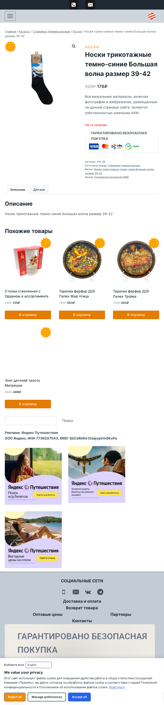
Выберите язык (14, 664)
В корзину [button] (28, 315)
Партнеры (120, 614)
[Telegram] (100, 592)
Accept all (79, 697)
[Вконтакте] (88, 592)
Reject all (15, 697)
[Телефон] (64, 592)
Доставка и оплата (82, 601)
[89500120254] (74, 5)
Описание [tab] (17, 190)
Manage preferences (47, 697)
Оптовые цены (47, 614)
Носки (92, 47)
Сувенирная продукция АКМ (111, 177)
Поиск (67, 421)
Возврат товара (82, 607)
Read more (117, 687)
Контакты (82, 620)
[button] (73, 46)
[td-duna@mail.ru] (90, 5)
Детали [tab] (39, 190)
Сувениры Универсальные (124, 165)
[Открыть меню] (10, 16)
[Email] (76, 592)
